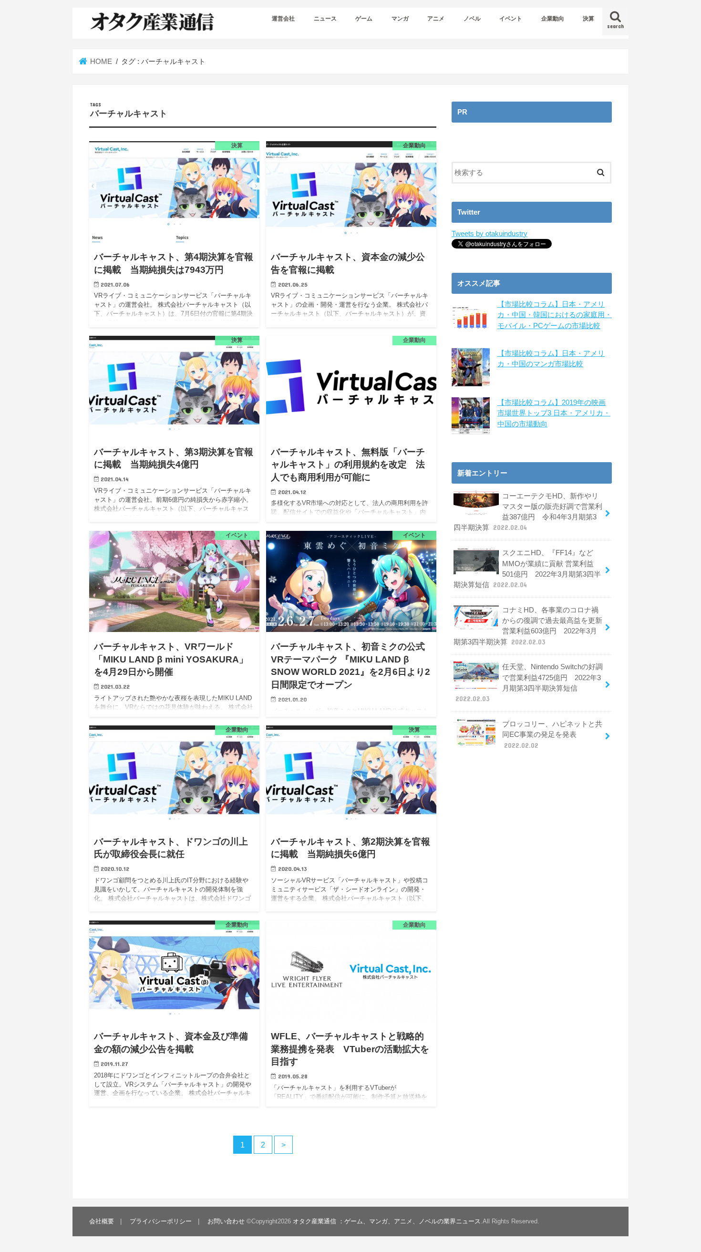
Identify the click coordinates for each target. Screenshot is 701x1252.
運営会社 (283, 18)
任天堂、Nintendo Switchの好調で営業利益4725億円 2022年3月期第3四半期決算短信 (529, 683)
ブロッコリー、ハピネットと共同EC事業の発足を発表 (552, 734)
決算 (588, 18)
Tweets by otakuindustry (489, 234)
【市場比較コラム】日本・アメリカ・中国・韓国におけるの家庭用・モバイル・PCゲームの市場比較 (554, 314)
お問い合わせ (226, 1221)
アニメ (435, 18)
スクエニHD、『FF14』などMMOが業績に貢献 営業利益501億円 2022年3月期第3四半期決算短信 (527, 569)
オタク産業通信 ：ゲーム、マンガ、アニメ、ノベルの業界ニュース (387, 1221)
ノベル (472, 18)
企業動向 (552, 18)
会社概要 (101, 1221)
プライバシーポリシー (161, 1221)
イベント (510, 18)
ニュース (325, 18)
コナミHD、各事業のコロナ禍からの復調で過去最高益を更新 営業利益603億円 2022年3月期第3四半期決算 (528, 626)
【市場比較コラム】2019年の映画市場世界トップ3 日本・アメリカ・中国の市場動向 (553, 413)
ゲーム (363, 18)
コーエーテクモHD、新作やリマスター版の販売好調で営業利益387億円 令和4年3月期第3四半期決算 (528, 512)
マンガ (400, 18)
